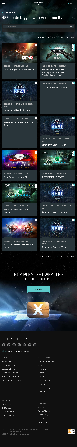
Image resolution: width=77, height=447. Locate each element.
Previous (41, 37)
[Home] (38, 5)
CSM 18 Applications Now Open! (19, 69)
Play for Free (6, 361)
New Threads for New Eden (16, 177)
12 (62, 37)
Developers (42, 376)
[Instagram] (29, 344)
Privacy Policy (43, 415)
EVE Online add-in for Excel (11, 380)
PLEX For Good (43, 391)
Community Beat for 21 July (17, 110)
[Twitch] (19, 344)
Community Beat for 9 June (54, 212)
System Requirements (10, 373)
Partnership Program (45, 388)
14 (67, 37)
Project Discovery (8, 415)
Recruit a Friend (44, 380)
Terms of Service (44, 411)
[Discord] (24, 344)
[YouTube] (14, 344)
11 (59, 37)
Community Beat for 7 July (54, 144)
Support (41, 365)
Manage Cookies (43, 422)
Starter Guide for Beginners (11, 376)
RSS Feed (41, 418)
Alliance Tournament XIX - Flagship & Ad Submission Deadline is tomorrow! (54, 72)
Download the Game (9, 365)
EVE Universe (6, 404)
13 (65, 37)
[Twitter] (8, 344)
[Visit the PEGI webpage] (71, 431)
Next (72, 37)
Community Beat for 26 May (55, 247)
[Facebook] (3, 344)
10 (57, 37)
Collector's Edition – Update (54, 87)
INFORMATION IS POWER (53, 177)
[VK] (34, 344)
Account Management (46, 361)
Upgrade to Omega (8, 369)
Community (42, 369)
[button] (71, 3)
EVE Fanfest (6, 408)
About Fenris (43, 407)
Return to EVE (43, 384)
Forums (41, 373)
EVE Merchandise (8, 412)
